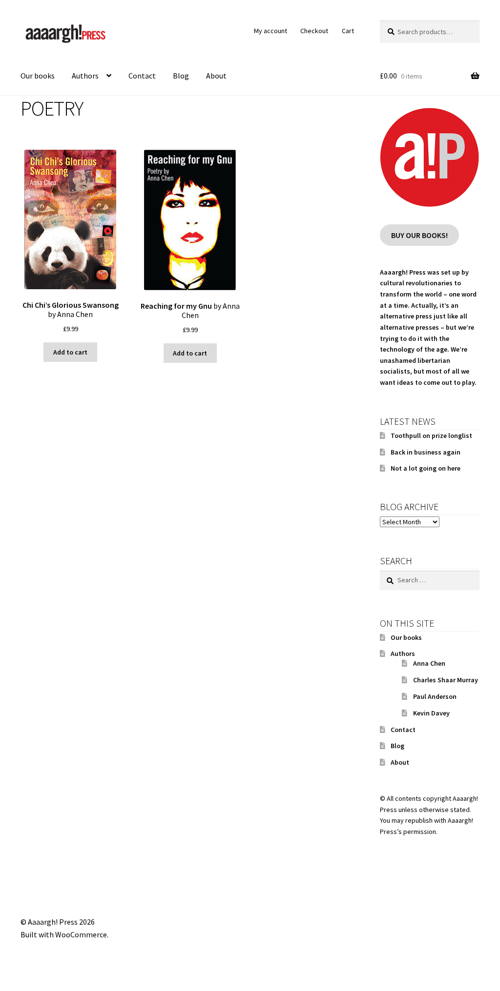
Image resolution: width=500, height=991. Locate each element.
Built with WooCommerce (64, 934)
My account (270, 30)
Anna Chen (429, 663)
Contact (142, 75)
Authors (85, 75)
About (216, 75)
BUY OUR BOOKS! (419, 234)
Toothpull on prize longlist (431, 435)
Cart (348, 30)
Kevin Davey (431, 713)
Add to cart (70, 352)
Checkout (314, 30)
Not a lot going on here (425, 468)
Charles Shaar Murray (445, 679)
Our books (38, 75)
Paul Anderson (435, 696)
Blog (181, 75)
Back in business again (425, 452)
